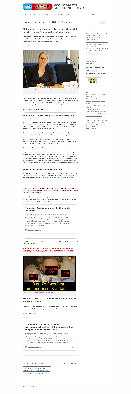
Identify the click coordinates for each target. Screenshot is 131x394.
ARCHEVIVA (32, 14)
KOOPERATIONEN (60, 14)
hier (30, 197)
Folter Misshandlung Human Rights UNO (96, 105)
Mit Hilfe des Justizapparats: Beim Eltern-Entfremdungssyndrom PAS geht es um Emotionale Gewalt (48, 249)
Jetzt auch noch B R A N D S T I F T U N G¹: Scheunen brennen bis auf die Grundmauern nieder (96, 35)
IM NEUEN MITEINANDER (92, 109)
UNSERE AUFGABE (91, 40)
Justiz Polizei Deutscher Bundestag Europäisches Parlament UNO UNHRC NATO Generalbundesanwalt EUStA (97, 114)
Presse (86, 14)
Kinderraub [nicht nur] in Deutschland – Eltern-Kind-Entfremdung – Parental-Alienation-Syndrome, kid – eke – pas (97, 120)
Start (24, 14)
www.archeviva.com (65, 4)
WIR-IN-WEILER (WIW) (91, 129)
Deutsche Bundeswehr (45, 14)
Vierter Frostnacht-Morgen (69, 363)
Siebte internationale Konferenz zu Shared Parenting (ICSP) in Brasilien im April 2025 (97, 44)
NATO (69, 14)
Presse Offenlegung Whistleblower (95, 124)
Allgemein (88, 92)
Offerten (77, 14)
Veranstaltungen (90, 126)
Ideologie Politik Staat (92, 107)
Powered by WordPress (29, 386)
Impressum (94, 14)
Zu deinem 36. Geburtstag (93, 55)
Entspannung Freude (91, 99)
